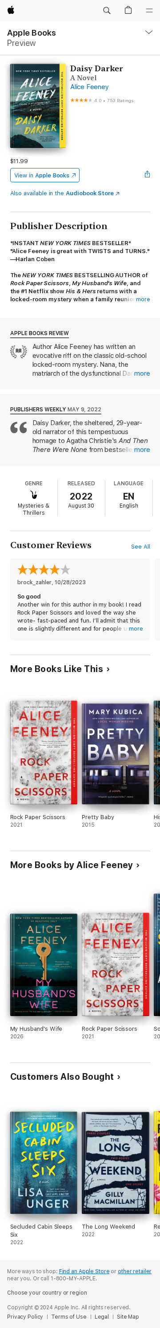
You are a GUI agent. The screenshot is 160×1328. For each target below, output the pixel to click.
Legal (102, 1317)
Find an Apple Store (84, 1271)
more (143, 299)
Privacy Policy (25, 1317)
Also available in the (62, 193)
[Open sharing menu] (147, 175)
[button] (106, 10)
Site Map (128, 1317)
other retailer (135, 1271)
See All (140, 546)
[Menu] (149, 10)
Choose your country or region (47, 1293)
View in (42, 175)
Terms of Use (69, 1317)
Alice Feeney (89, 87)
